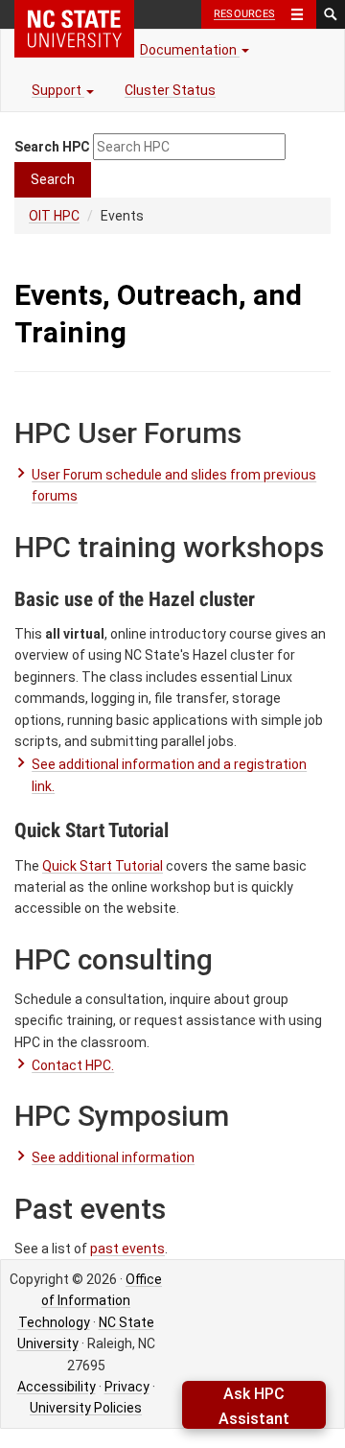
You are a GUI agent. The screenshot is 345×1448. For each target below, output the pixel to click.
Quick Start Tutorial (102, 866)
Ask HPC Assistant (253, 1406)
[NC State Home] (74, 29)
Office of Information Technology (90, 1301)
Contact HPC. (73, 1065)
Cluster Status (170, 90)
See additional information (113, 1157)
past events (127, 1248)
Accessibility (56, 1386)
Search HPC (52, 146)
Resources (244, 14)
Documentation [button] (190, 50)
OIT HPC (54, 215)
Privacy (127, 1386)
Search (53, 179)
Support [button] (58, 90)
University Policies (86, 1407)
